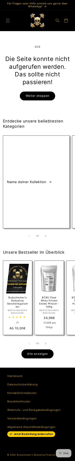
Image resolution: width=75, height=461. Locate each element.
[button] (7, 20)
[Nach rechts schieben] (46, 236)
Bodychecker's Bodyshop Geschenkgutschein (17, 302)
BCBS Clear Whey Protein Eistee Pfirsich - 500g (49, 302)
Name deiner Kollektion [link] (27, 182)
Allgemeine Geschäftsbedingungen (31, 427)
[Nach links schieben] (29, 236)
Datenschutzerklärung (22, 384)
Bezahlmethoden (19, 401)
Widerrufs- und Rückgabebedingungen (33, 410)
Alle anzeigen (37, 354)
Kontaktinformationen (22, 393)
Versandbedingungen (22, 418)
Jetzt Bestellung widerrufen (33, 434)
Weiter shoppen (38, 96)
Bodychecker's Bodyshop (31, 455)
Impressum (15, 376)
